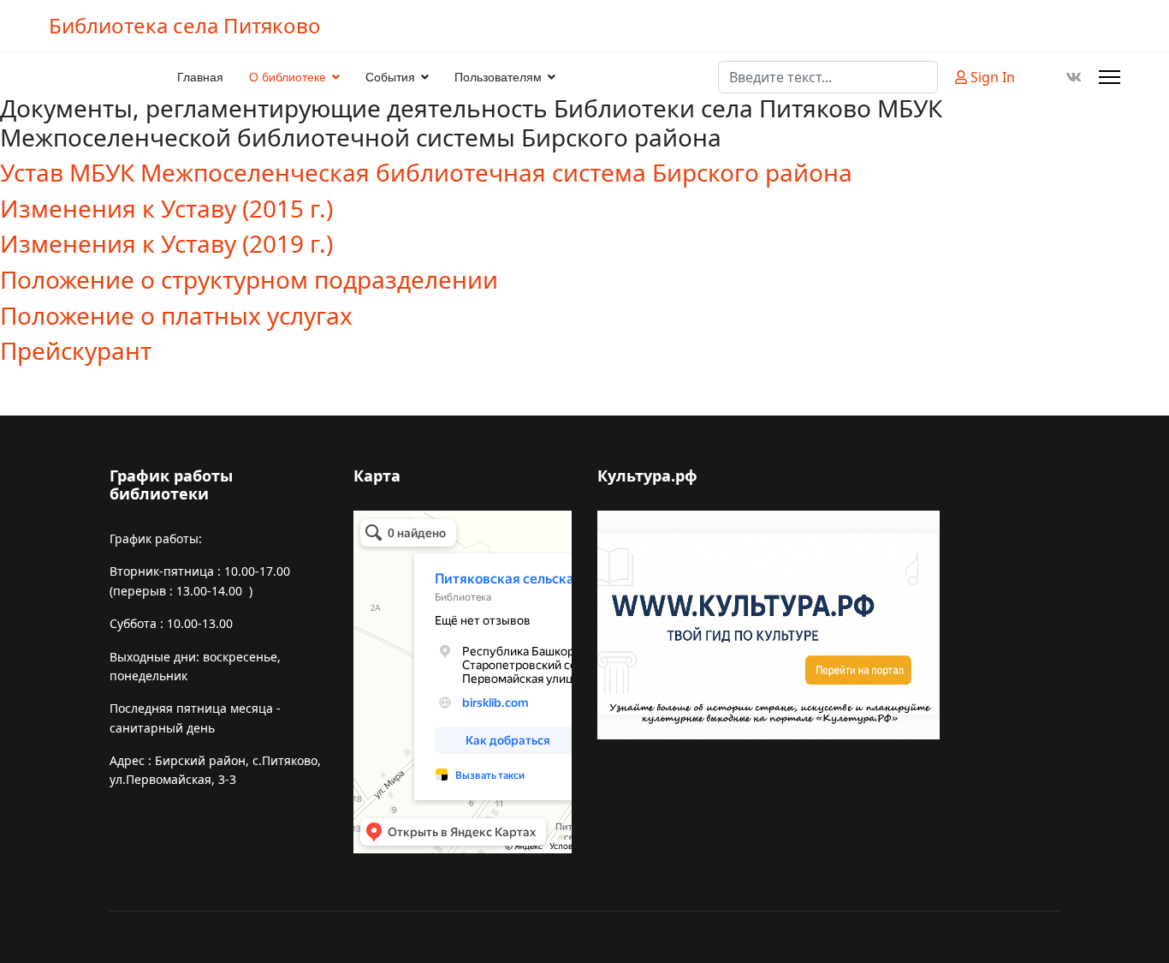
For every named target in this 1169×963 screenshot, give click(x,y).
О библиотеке (287, 77)
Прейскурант (75, 350)
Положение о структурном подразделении (249, 279)
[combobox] (828, 77)
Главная (200, 77)
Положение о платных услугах (176, 315)
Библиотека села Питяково (185, 25)
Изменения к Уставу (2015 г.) (166, 208)
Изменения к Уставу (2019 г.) (166, 243)
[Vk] (1074, 77)
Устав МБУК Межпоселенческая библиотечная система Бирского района (426, 172)
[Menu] (1109, 77)
